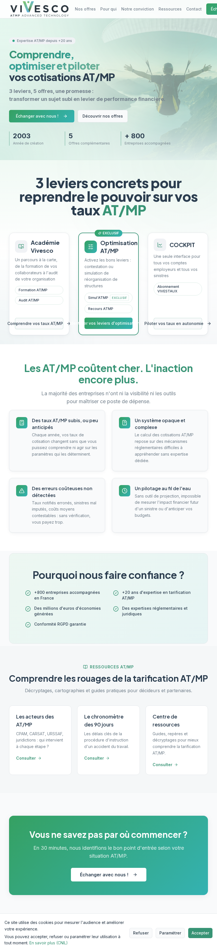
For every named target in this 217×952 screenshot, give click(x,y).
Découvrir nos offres (103, 116)
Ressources (170, 9)
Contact (194, 9)
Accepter (200, 932)
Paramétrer (170, 932)
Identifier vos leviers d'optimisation (108, 323)
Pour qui (108, 9)
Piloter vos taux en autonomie (178, 323)
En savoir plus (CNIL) (48, 942)
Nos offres (85, 9)
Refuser (141, 932)
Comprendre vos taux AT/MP (39, 323)
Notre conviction (137, 9)
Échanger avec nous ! (37, 116)
